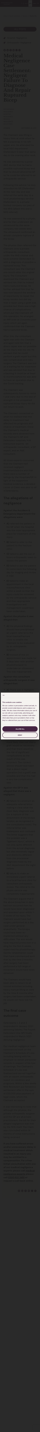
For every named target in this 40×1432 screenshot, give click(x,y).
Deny (20, 735)
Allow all (20, 729)
